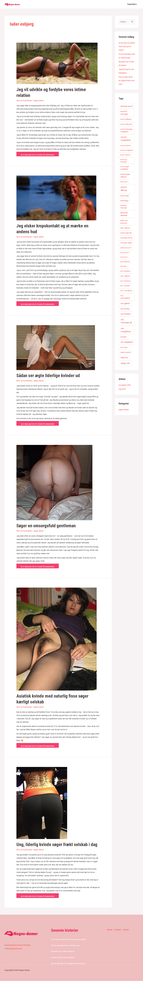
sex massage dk (126, 321)
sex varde (123, 347)
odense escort (125, 248)
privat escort (124, 252)
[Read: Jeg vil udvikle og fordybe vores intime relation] (57, 63)
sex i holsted (125, 286)
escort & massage (124, 112)
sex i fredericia (125, 281)
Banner (110, 930)
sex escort (123, 257)
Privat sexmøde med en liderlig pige (65, 945)
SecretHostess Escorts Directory (17, 945)
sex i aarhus (125, 276)
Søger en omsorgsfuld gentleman (46, 525)
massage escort (126, 238)
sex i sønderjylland (125, 297)
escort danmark (126, 124)
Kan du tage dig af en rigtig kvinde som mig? (127, 80)
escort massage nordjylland (126, 130)
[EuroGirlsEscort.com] (13, 948)
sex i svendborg (126, 291)
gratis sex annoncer (124, 221)
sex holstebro (125, 271)
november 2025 (125, 385)
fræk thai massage (123, 207)
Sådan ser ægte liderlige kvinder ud (48, 375)
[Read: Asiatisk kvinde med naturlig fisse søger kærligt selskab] (56, 639)
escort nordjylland (126, 150)
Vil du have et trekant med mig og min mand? (127, 46)
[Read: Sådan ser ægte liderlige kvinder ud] (55, 347)
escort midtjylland (125, 138)
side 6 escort (125, 352)
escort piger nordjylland (124, 167)
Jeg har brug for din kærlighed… (63, 957)
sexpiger (123, 337)
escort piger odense (125, 175)
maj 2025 (122, 389)
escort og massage (123, 161)
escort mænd (125, 145)
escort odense (125, 155)
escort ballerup (125, 119)
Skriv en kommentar (24, 100)
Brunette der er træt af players (63, 951)
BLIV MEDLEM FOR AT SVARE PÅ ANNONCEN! (37, 155)
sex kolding (124, 309)
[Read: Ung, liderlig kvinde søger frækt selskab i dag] (41, 803)
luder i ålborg (125, 228)
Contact (126, 930)
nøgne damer (39, 100)
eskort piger (124, 196)
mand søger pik (126, 233)
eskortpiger (124, 201)
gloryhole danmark (124, 214)
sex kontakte (125, 314)
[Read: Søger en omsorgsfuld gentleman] (54, 482)
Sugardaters (132, 4)
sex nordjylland (125, 330)
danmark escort (126, 106)
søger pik (124, 358)
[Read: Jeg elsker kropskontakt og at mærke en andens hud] (56, 198)
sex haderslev (125, 262)
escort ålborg (124, 189)
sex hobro (123, 266)
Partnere (117, 930)
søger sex (125, 363)
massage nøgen (126, 243)
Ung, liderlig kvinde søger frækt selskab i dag (56, 844)
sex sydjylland (127, 342)
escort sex (123, 182)
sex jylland (125, 303)
